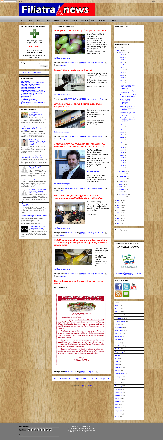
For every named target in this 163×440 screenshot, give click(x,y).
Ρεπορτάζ (66, 20)
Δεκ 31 (122, 54)
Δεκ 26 (122, 67)
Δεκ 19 (122, 83)
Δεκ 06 (122, 155)
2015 (119, 205)
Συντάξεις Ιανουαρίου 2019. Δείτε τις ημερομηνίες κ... (128, 95)
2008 (119, 223)
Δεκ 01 (122, 168)
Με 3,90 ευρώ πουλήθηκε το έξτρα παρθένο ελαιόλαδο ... (127, 113)
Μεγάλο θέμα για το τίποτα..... (31, 180)
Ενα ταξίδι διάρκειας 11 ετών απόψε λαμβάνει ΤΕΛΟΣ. (37, 227)
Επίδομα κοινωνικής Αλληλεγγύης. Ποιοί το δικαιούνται (35, 114)
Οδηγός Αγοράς (120, 373)
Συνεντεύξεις (119, 392)
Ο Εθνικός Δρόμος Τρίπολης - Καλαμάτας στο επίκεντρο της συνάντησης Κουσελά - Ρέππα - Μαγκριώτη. (38, 142)
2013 (119, 210)
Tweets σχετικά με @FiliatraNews (31, 72)
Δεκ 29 (122, 59)
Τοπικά (39, 20)
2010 (119, 218)
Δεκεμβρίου (122, 52)
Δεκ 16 (122, 129)
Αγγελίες (117, 305)
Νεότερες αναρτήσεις (62, 379)
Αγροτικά (47, 20)
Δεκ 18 (122, 124)
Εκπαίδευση (118, 346)
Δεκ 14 (122, 134)
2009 (119, 220)
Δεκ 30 (122, 57)
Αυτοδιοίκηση (119, 330)
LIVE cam (102, 20)
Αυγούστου (122, 179)
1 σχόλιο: (91, 372)
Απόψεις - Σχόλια (120, 321)
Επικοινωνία (112, 20)
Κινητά (117, 364)
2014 (119, 208)
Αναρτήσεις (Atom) (86, 386)
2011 (118, 215)
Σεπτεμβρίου (123, 176)
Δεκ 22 (122, 75)
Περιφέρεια (118, 380)
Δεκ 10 (122, 145)
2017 (119, 200)
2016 (119, 202)
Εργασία (117, 355)
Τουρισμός (118, 401)
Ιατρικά (117, 361)
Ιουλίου (121, 181)
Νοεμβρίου (122, 171)
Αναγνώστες (118, 315)
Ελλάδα (117, 349)
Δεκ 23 (122, 72)
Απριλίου (122, 189)
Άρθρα (31, 20)
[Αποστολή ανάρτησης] (106, 62)
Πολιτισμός (118, 386)
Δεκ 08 (122, 150)
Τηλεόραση (118, 395)
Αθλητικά (56, 20)
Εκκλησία (118, 339)
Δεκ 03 (122, 163)
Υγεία (61, 191)
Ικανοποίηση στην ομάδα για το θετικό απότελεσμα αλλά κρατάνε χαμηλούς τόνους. (38, 191)
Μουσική (117, 370)
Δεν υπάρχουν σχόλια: (95, 62)
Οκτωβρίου (122, 173)
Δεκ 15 (122, 132)
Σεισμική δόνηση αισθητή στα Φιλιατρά (73, 70)
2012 (119, 213)
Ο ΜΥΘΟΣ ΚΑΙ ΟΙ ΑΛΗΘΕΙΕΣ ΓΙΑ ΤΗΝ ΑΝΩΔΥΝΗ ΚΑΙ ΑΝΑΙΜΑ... (126, 101)
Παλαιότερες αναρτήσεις (99, 379)
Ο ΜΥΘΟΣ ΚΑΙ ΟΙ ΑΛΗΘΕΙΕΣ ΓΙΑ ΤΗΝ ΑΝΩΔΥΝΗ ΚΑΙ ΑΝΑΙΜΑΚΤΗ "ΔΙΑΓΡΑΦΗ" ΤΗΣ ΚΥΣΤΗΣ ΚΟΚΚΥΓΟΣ (79, 145)
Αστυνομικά (118, 327)
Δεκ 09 (122, 147)
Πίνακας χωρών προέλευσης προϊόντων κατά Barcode (129, 273)
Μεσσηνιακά (118, 367)
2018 (119, 50)
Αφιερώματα (118, 333)
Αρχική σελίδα (80, 379)
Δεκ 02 (122, 165)
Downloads (118, 413)
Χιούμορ (117, 407)
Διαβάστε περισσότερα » (62, 58)
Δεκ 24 (122, 70)
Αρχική (23, 20)
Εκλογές (117, 342)
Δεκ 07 (122, 152)
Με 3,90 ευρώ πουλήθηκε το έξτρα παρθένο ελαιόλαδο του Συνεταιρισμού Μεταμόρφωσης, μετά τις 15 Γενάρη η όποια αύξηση (81, 242)
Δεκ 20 (122, 80)
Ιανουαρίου (122, 197)
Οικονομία (63, 139)
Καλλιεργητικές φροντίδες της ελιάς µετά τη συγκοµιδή (80, 30)
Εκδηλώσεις (118, 336)
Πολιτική (117, 383)
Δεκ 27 (122, 65)
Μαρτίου (121, 191)
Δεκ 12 (122, 139)
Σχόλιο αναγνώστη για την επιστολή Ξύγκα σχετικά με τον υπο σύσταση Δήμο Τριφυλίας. (34, 128)
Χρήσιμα (74, 20)
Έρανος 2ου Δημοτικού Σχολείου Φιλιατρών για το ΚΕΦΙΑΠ (127, 119)
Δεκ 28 (122, 62)
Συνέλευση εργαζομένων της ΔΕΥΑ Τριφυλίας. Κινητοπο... (127, 108)
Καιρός (93, 20)
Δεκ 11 (122, 142)
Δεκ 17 (122, 127)
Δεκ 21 (122, 77)
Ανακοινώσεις (119, 318)
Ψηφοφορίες (119, 410)
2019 (119, 47)
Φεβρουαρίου (123, 194)
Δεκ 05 (122, 157)
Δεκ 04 (122, 160)
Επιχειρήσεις (119, 352)
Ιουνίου (121, 184)
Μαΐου (121, 186)
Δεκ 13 (122, 137)
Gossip (117, 417)
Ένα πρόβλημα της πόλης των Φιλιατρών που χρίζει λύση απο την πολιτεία (34, 156)
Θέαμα (117, 358)
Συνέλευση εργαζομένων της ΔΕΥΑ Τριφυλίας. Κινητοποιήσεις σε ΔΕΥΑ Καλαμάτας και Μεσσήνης (78, 196)
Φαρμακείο (84, 20)
